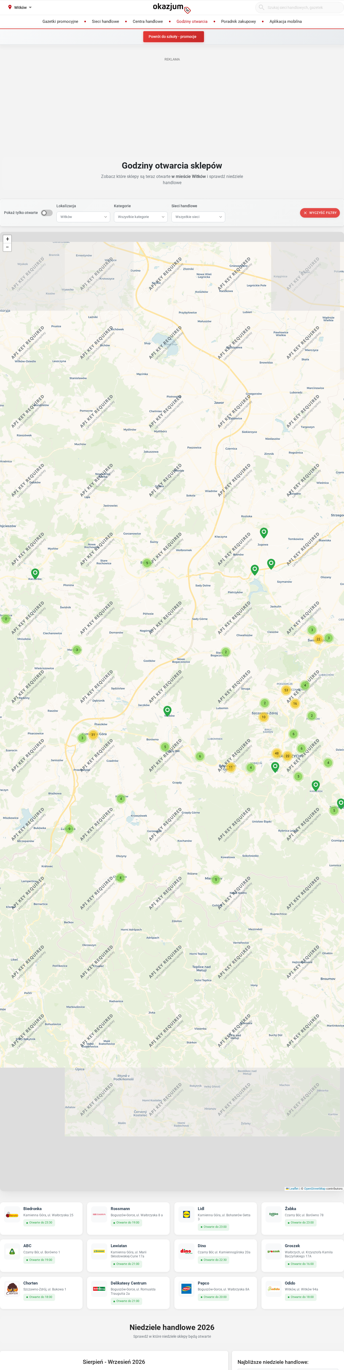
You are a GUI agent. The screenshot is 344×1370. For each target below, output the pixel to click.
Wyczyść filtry (323, 213)
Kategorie (122, 206)
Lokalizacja (66, 206)
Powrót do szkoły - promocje (172, 36)
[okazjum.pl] (172, 8)
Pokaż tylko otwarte (21, 212)
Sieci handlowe (184, 206)
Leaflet (294, 1188)
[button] (167, 711)
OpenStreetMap (314, 1188)
